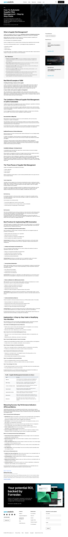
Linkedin (4, 514)
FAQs (22, 532)
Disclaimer (27, 532)
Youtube (9, 514)
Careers (32, 517)
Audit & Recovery (22, 523)
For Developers (33, 524)
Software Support (34, 522)
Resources (34, 2)
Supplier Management (23, 515)
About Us (32, 515)
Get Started (61, 2)
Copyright (31, 532)
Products (25, 2)
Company (39, 2)
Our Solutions (33, 513)
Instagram (6, 514)
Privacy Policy (17, 532)
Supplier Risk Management (50, 35)
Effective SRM (6, 37)
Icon (43, 2)
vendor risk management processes (23, 321)
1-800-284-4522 (7, 517)
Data (29, 2)
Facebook (14, 514)
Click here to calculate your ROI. (15, 503)
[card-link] (54, 47)
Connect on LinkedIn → (7, 479)
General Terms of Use (39, 532)
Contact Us (7, 520)
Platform (20, 513)
